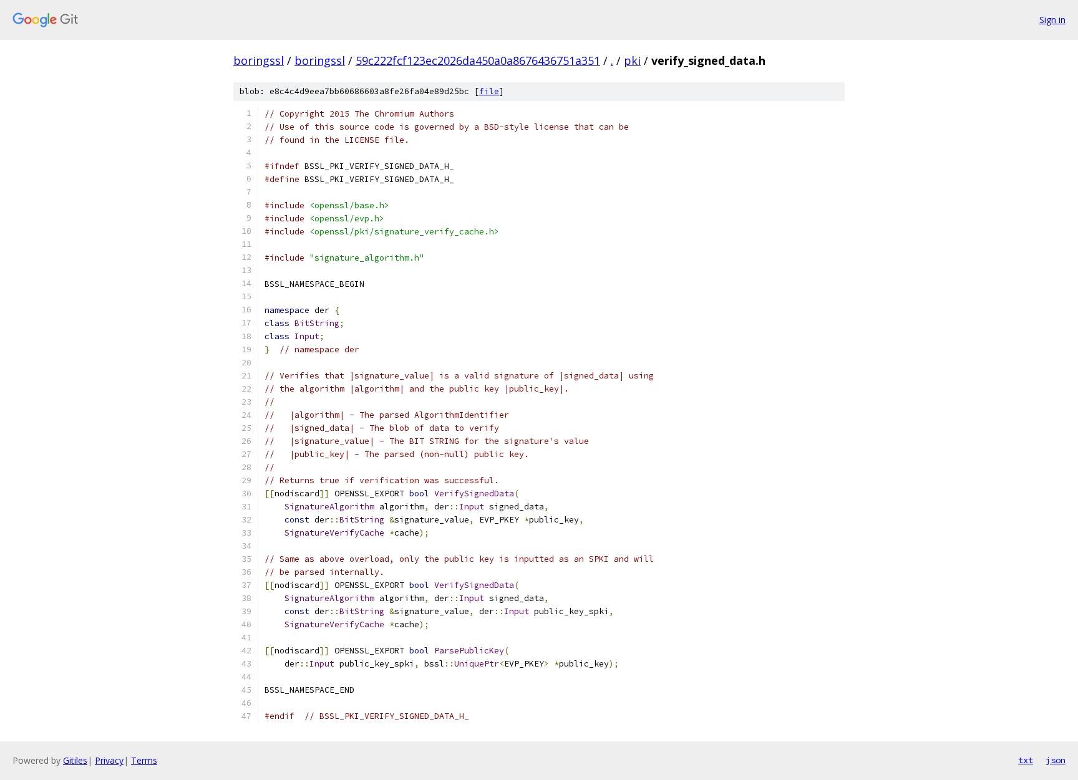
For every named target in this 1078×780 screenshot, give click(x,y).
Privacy (109, 760)
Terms (144, 760)
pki (632, 60)
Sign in (1052, 20)
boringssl (258, 60)
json (1056, 760)
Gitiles (75, 760)
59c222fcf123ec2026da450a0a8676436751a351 (478, 60)
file (489, 91)
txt (1025, 760)
